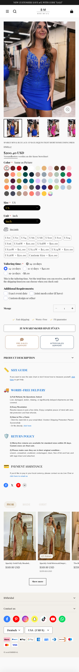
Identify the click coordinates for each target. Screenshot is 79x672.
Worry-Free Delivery (28, 390)
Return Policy (22, 436)
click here (27, 426)
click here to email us (19, 476)
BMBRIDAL (13, 652)
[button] (7, 11)
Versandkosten (11, 156)
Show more (37, 581)
